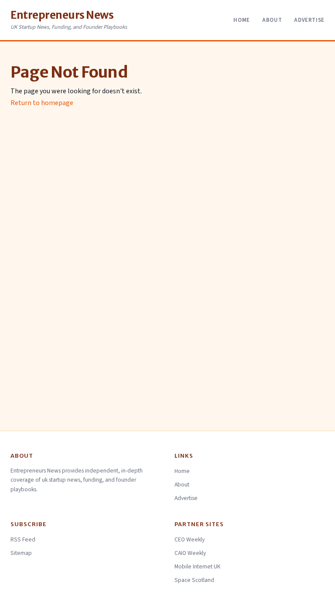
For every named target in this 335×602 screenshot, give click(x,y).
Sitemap (21, 553)
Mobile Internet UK (197, 566)
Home (241, 20)
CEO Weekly (189, 539)
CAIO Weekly (190, 553)
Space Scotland (194, 580)
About (272, 20)
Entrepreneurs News (61, 15)
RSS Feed (22, 539)
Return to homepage (41, 103)
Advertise (309, 20)
